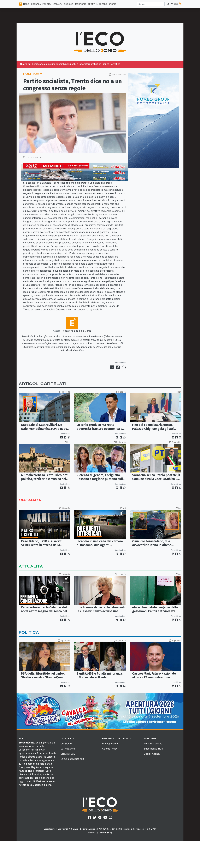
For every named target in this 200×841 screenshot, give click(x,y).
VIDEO (175, 3)
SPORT (91, 4)
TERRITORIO (80, 4)
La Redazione (67, 748)
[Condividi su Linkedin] (113, 367)
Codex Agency (152, 753)
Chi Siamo (66, 743)
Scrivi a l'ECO (68, 753)
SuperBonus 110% (153, 748)
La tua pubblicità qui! (72, 758)
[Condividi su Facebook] (118, 367)
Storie (112, 4)
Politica (31, 74)
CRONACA (36, 4)
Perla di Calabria (153, 743)
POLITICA (46, 4)
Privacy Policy (110, 743)
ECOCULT (68, 4)
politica (29, 632)
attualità (31, 566)
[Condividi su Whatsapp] (123, 367)
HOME (26, 4)
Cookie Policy (110, 748)
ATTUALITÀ (57, 4)
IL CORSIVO (101, 4)
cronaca (30, 500)
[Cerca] (168, 4)
